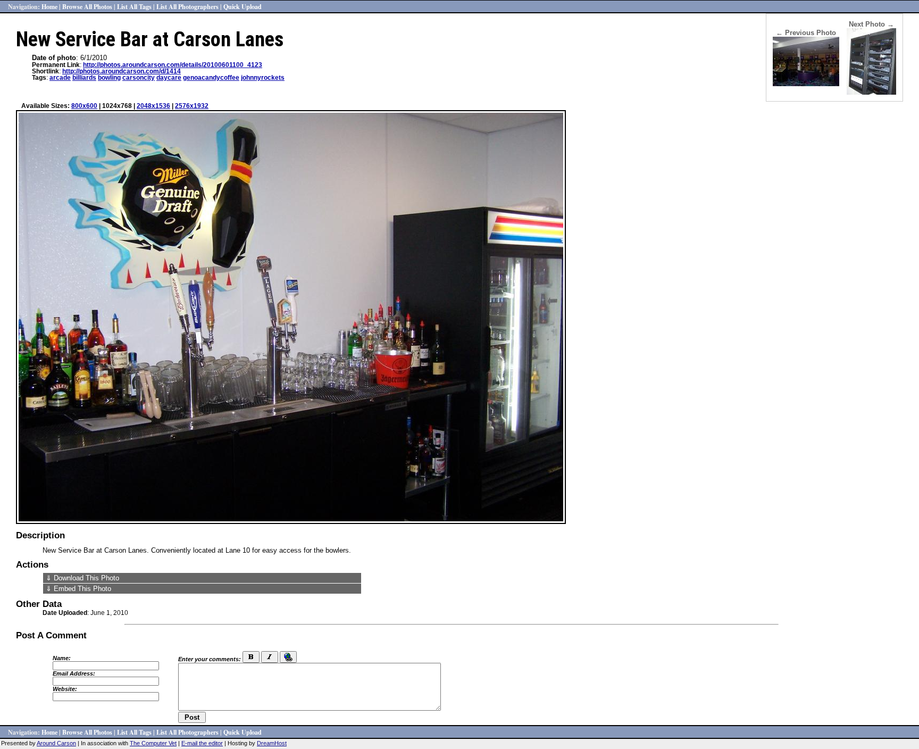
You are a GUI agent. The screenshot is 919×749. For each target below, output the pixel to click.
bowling (109, 77)
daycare (168, 77)
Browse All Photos (87, 6)
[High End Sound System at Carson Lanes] (871, 92)
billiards (84, 77)
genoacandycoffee (211, 77)
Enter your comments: (209, 659)
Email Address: (74, 673)
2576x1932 (191, 106)
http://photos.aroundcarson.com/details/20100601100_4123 (172, 65)
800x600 (84, 106)
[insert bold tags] (251, 657)
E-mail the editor (202, 743)
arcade (60, 77)
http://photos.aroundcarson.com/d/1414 (121, 71)
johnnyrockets (263, 77)
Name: (62, 658)
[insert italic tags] (269, 657)
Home (49, 6)
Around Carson (56, 743)
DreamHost (272, 743)
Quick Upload (242, 6)
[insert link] (288, 657)
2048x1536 (153, 106)
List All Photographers (187, 6)
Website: (65, 689)
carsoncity (138, 77)
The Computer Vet (153, 743)
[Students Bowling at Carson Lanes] (806, 84)
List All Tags (134, 6)
